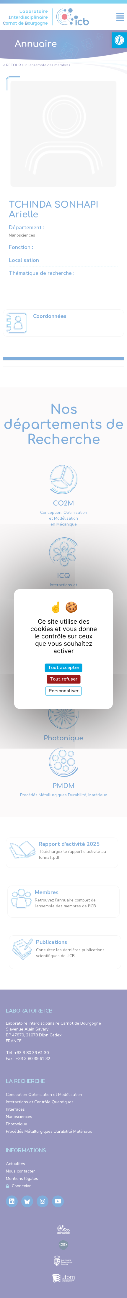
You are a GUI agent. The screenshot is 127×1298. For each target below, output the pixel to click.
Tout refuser (63, 679)
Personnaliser (64, 691)
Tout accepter (63, 667)
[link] (119, 40)
